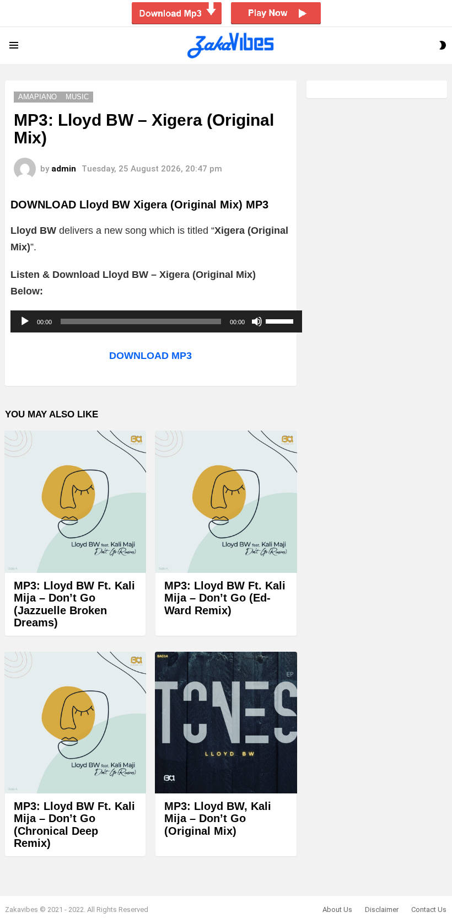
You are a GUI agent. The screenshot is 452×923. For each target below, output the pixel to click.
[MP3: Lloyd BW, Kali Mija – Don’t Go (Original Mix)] (226, 722)
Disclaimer (382, 909)
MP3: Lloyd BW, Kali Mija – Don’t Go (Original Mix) (217, 818)
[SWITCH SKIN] (442, 45)
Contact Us (428, 909)
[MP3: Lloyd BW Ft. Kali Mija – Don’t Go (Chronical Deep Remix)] (75, 722)
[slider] (281, 320)
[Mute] (256, 321)
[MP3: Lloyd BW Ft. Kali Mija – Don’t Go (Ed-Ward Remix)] (226, 501)
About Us (337, 909)
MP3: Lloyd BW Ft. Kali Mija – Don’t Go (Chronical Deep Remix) (74, 825)
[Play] (24, 321)
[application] (156, 321)
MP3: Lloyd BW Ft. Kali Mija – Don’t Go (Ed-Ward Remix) (225, 597)
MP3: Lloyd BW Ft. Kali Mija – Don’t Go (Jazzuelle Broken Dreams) (74, 604)
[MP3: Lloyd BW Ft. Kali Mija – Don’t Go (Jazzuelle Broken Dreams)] (75, 501)
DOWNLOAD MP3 (150, 355)
